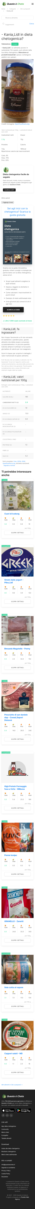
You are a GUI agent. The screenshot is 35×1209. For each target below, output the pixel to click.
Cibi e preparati (25, 9)
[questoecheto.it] (13, 4)
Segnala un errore (9, 465)
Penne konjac (10, 855)
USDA (19, 461)
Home (3, 9)
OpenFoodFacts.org (22, 124)
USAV (23, 461)
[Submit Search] (3, 23)
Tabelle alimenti (6, 1138)
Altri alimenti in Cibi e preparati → (11, 1085)
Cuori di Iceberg (11, 514)
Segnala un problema (8, 1167)
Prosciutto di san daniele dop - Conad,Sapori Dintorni (16, 717)
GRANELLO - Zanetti (13, 921)
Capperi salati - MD (13, 1053)
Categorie (13, 9)
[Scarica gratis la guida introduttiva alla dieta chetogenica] (17, 241)
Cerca (32, 24)
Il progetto (4, 1135)
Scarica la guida (13, 310)
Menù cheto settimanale (9, 1154)
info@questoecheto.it (8, 1164)
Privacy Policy (5, 1170)
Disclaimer (4, 1176)
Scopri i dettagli (17, 532)
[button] (33, 4)
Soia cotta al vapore (13, 987)
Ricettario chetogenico (8, 1151)
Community (5, 1129)
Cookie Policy (5, 1173)
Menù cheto (5, 1132)
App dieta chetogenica (8, 1126)
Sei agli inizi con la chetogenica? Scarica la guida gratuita (17, 211)
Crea (14, 461)
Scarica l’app (9, 190)
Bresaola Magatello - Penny (17, 649)
